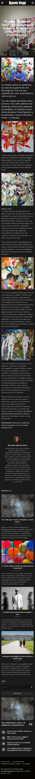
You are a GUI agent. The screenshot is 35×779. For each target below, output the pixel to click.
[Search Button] (33, 3)
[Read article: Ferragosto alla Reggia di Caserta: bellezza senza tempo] (17, 642)
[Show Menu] (2, 3)
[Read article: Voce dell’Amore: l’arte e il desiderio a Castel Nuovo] (17, 505)
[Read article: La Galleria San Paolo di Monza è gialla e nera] (17, 598)
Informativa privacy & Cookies (11, 764)
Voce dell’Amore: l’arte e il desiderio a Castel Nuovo (13, 724)
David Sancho (6, 423)
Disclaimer (26, 764)
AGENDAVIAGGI (5, 761)
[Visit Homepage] (17, 3)
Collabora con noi (18, 761)
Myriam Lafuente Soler (17, 445)
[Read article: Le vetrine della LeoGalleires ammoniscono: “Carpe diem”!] (17, 552)
